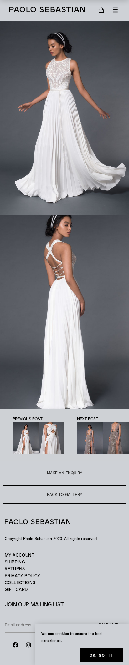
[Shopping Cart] (101, 10)
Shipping (15, 562)
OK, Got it (101, 655)
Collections (20, 583)
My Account (19, 555)
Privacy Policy (22, 576)
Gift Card (16, 590)
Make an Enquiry (64, 473)
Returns (15, 569)
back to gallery (64, 494)
